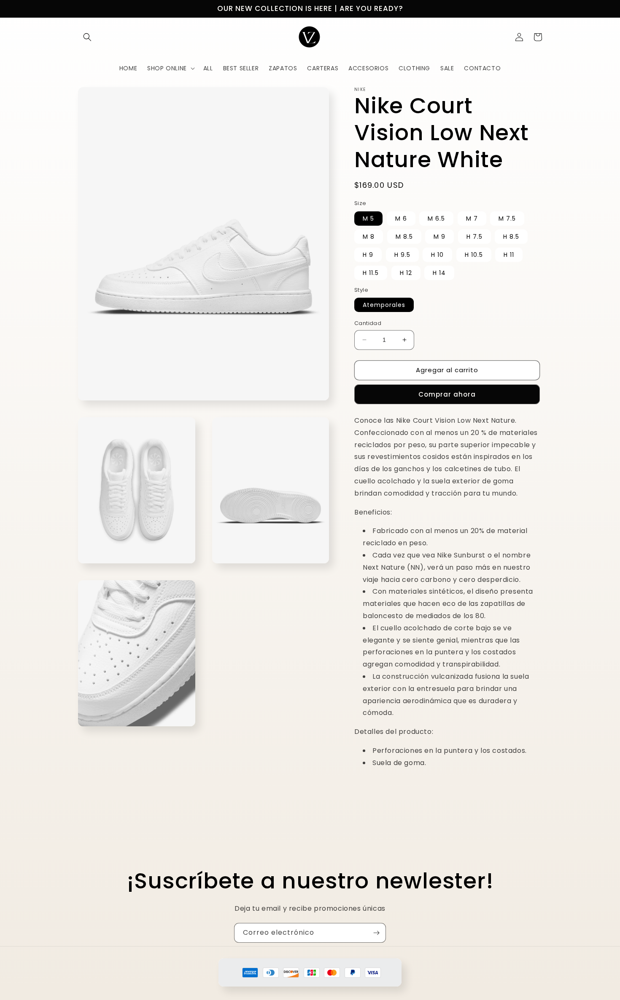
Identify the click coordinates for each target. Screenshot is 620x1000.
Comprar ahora (447, 394)
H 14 (439, 273)
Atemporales (384, 305)
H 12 (406, 273)
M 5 (368, 218)
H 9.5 (402, 255)
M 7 (472, 218)
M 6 (401, 218)
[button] (87, 37)
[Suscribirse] (376, 933)
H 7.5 (474, 236)
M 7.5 (507, 218)
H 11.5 (371, 273)
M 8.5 (404, 236)
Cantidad (367, 323)
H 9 (368, 255)
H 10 (437, 255)
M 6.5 (436, 218)
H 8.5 (511, 236)
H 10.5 (474, 255)
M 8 (369, 236)
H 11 (509, 255)
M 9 (439, 236)
